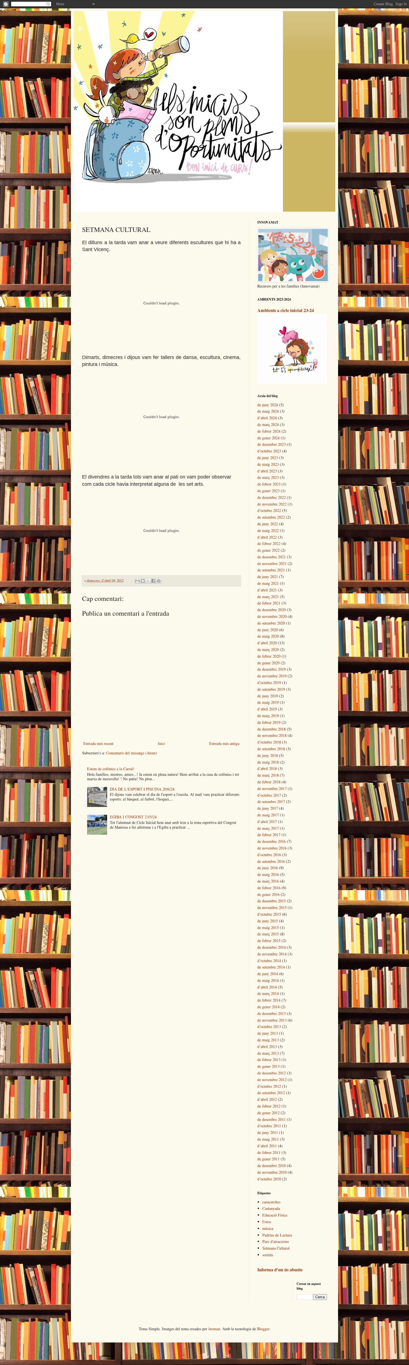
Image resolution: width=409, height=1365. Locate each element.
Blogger (263, 1328)
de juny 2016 (267, 867)
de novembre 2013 (272, 1020)
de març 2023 (268, 477)
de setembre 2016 (271, 861)
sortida (267, 1254)
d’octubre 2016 (269, 854)
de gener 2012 (268, 1112)
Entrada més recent (98, 743)
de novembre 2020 (272, 616)
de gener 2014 (268, 1006)
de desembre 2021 (271, 556)
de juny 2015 (267, 920)
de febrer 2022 (268, 543)
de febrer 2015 (268, 940)
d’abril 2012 (267, 1099)
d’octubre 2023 (269, 451)
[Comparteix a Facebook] (153, 581)
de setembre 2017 (271, 801)
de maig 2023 (268, 464)
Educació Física (274, 1215)
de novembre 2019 (272, 675)
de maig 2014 (268, 980)
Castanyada (271, 1208)
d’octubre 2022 (269, 510)
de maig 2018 (268, 762)
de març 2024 (268, 424)
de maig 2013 (268, 1039)
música (267, 1228)
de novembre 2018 (272, 735)
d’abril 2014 (267, 987)
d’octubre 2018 (269, 742)
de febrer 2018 (268, 781)
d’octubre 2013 (269, 1026)
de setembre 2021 (271, 570)
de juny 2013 (267, 1033)
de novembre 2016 (272, 848)
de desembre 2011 (271, 1119)
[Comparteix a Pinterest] (158, 581)
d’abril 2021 (267, 590)
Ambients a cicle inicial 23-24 (285, 310)
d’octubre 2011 (269, 1125)
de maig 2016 (268, 874)
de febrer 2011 (268, 1152)
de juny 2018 (267, 755)
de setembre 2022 (271, 517)
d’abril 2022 (267, 537)
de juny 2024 (267, 404)
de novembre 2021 (272, 563)
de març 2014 (268, 993)
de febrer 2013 (268, 1059)
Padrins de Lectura (277, 1235)
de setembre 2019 (271, 689)
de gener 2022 (268, 550)
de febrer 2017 (268, 834)
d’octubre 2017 (269, 795)
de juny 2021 (267, 576)
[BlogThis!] (143, 581)
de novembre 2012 (272, 1079)
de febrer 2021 (268, 603)
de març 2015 (268, 934)
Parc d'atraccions (275, 1241)
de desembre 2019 (271, 669)
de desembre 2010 (271, 1165)
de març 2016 (268, 881)
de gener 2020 (268, 662)
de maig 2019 (268, 702)
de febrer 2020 (268, 656)
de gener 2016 (268, 894)
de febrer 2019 (268, 722)
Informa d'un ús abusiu (279, 1269)
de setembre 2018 (271, 748)
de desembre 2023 (271, 444)
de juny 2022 (267, 523)
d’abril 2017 (267, 821)
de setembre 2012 (271, 1092)
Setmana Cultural (276, 1248)
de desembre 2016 (271, 841)
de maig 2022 (268, 530)
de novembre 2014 (272, 954)
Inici (161, 743)
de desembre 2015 (271, 900)
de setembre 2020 (271, 623)
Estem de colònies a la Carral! (110, 768)
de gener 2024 (268, 437)
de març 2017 (268, 828)
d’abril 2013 (267, 1046)
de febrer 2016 (268, 887)
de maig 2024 (268, 411)
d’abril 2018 (267, 768)
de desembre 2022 (271, 497)
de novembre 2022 (272, 504)
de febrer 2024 (268, 431)
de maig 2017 (268, 814)
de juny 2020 (267, 629)
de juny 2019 (267, 695)
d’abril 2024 (267, 417)
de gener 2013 (268, 1066)
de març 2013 (268, 1053)
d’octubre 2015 (269, 914)
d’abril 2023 (267, 471)
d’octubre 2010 (269, 1178)
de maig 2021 (268, 583)
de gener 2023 (268, 490)
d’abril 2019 (267, 709)
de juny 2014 (267, 973)
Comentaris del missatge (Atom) (131, 752)
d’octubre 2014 (269, 960)
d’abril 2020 (267, 642)
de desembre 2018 (271, 729)
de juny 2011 (267, 1132)
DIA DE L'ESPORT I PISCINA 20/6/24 (142, 789)
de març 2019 (268, 715)
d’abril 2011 (267, 1145)
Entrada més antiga (224, 743)
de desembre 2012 (271, 1073)
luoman (214, 1328)
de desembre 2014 (271, 947)
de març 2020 (268, 649)
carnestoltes (271, 1202)
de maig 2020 (268, 636)
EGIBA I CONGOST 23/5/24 (133, 816)
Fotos (266, 1221)
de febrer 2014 (268, 1000)
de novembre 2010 (272, 1172)
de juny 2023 (267, 457)
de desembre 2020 (271, 609)
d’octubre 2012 (269, 1086)
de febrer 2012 (268, 1106)
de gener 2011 (268, 1158)
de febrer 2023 (268, 484)
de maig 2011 (268, 1139)
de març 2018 (268, 775)
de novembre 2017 (272, 788)
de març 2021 (268, 596)
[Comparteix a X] (148, 581)
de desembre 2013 (271, 1013)
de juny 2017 (267, 808)
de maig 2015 (268, 927)
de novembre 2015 (272, 907)
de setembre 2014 (271, 967)
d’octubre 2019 (269, 682)
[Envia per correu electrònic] (137, 581)
